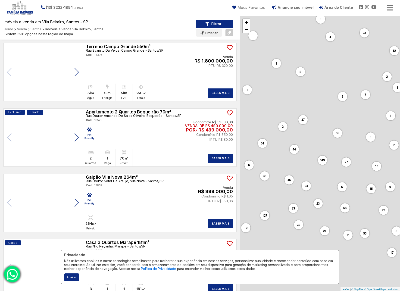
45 (289, 180)
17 (392, 252)
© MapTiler (357, 289)
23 (364, 33)
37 (303, 119)
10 (245, 227)
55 (364, 233)
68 (345, 208)
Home (8, 29)
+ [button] (246, 22)
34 (262, 143)
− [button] (246, 29)
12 (394, 50)
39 (298, 224)
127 (264, 215)
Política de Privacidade (158, 269)
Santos (36, 29)
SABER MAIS (220, 93)
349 (322, 160)
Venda (22, 29)
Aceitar (71, 277)
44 (294, 149)
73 (383, 210)
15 (371, 188)
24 (306, 186)
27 (346, 162)
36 (264, 176)
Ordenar (211, 33)
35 (337, 133)
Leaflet (345, 289)
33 (293, 208)
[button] (69, 7)
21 (324, 230)
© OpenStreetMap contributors (381, 289)
